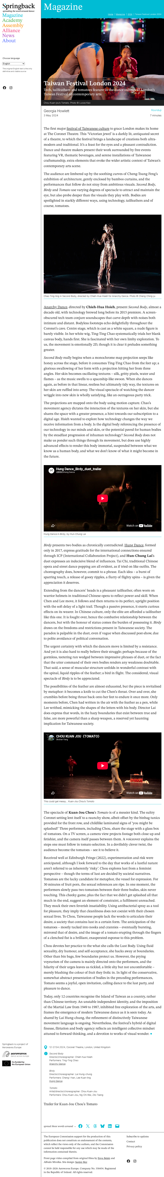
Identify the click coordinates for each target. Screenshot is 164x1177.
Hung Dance (134, 545)
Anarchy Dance (55, 307)
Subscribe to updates (138, 1136)
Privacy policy (134, 1146)
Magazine (63, 7)
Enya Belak (104, 1158)
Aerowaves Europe (11, 1047)
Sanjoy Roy (81, 1162)
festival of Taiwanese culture (88, 128)
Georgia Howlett (56, 111)
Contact (131, 1141)
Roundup (156, 110)
